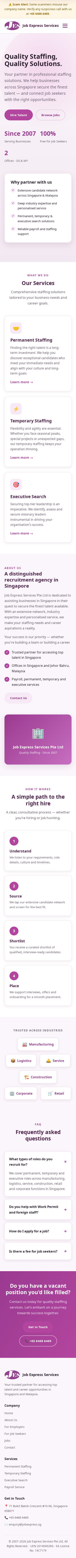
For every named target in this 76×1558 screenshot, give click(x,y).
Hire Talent (18, 115)
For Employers (14, 1427)
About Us (10, 1420)
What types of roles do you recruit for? (30, 1162)
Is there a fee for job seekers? (33, 1251)
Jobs (7, 1440)
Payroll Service (14, 1487)
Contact (9, 1447)
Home (8, 1413)
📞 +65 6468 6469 (38, 1341)
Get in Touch (38, 1327)
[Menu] (67, 25)
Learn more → (21, 382)
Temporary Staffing (17, 1473)
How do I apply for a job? (29, 1231)
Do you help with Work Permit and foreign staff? (33, 1209)
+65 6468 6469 (18, 1517)
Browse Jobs (50, 115)
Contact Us (18, 698)
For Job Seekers (15, 1434)
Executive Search (16, 1480)
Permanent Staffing (17, 1466)
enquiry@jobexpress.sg (25, 1524)
